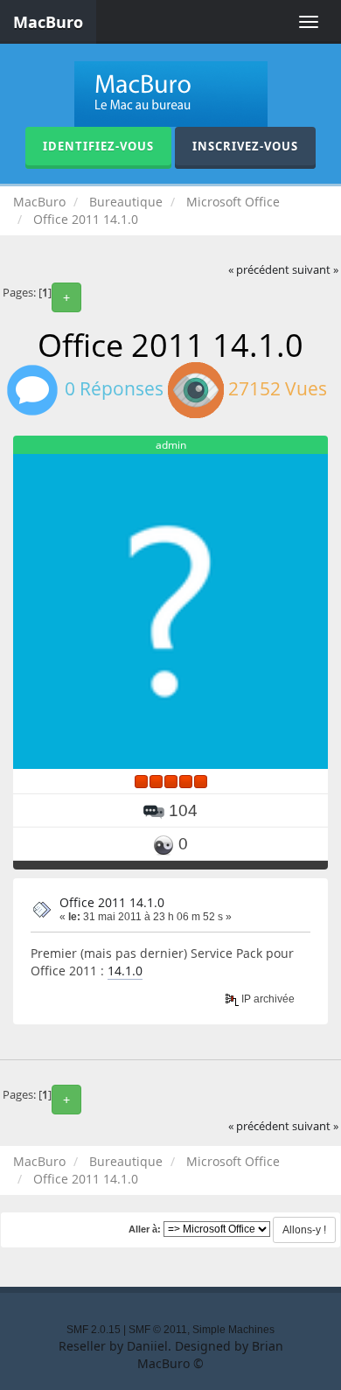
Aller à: (145, 1229)
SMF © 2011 (158, 1330)
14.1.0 (125, 970)
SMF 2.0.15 (93, 1330)
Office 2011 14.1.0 (111, 902)
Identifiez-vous (98, 146)
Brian (267, 1346)
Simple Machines (233, 1330)
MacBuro (48, 21)
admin (171, 444)
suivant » (315, 269)
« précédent (258, 269)
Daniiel (147, 1346)
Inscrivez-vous (245, 146)
